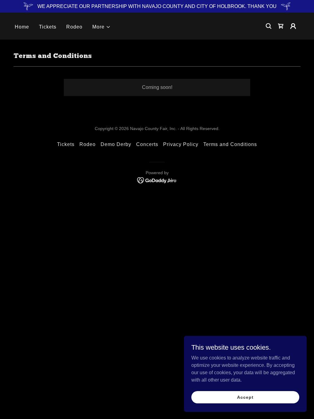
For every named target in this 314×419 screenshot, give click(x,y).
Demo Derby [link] (116, 144)
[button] (101, 27)
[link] (157, 180)
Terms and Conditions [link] (230, 144)
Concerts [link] (147, 144)
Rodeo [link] (74, 26)
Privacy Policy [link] (180, 144)
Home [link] (22, 26)
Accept (245, 396)
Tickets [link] (47, 26)
